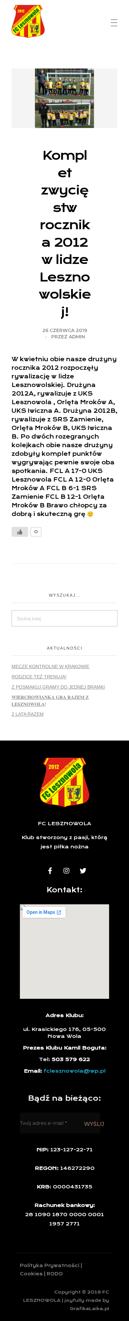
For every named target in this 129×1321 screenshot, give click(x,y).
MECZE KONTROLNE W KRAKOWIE (50, 666)
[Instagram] (66, 871)
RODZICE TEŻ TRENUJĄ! (39, 676)
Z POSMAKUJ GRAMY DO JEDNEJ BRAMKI (58, 687)
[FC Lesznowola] (28, 21)
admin (77, 337)
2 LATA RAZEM (28, 714)
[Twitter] (83, 871)
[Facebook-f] (50, 871)
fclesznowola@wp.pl (75, 1071)
